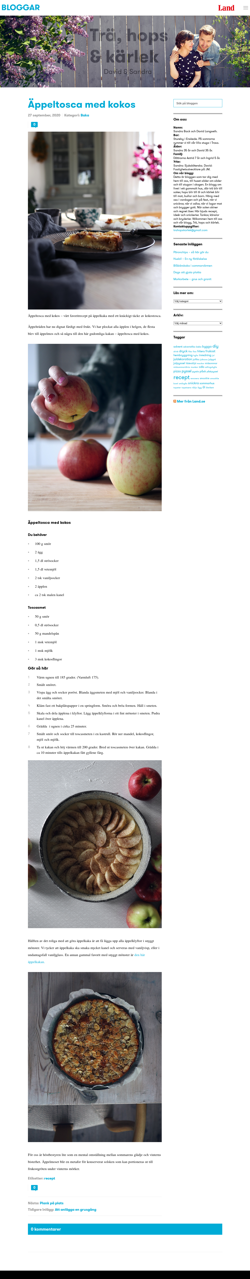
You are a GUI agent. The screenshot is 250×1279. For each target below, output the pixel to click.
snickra (193, 383)
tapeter (177, 387)
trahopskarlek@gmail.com (190, 230)
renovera (194, 378)
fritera (201, 351)
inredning (205, 355)
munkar (194, 367)
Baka (85, 115)
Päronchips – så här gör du (190, 252)
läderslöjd (191, 363)
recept (49, 1178)
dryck (183, 351)
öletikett (210, 387)
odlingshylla (211, 367)
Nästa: (33, 1203)
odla (201, 367)
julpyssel (179, 363)
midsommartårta (181, 367)
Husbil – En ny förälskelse (190, 259)
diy (215, 346)
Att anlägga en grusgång (75, 1209)
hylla (195, 355)
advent (177, 346)
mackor (200, 363)
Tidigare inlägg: (41, 1209)
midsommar (211, 363)
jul (213, 355)
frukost (210, 351)
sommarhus (207, 383)
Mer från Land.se (191, 401)
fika (190, 351)
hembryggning (183, 355)
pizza (177, 371)
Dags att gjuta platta (187, 272)
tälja (194, 387)
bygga (207, 346)
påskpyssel (212, 371)
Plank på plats (51, 1203)
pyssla (195, 371)
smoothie (204, 378)
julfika (196, 359)
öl (204, 387)
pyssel (186, 371)
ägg (200, 387)
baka (198, 346)
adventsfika (189, 346)
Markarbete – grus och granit (192, 279)
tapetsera (186, 387)
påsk (203, 371)
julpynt (212, 359)
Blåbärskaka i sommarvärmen (192, 265)
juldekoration (182, 359)
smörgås (183, 383)
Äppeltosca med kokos (82, 104)
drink (175, 351)
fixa (194, 351)
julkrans (204, 359)
